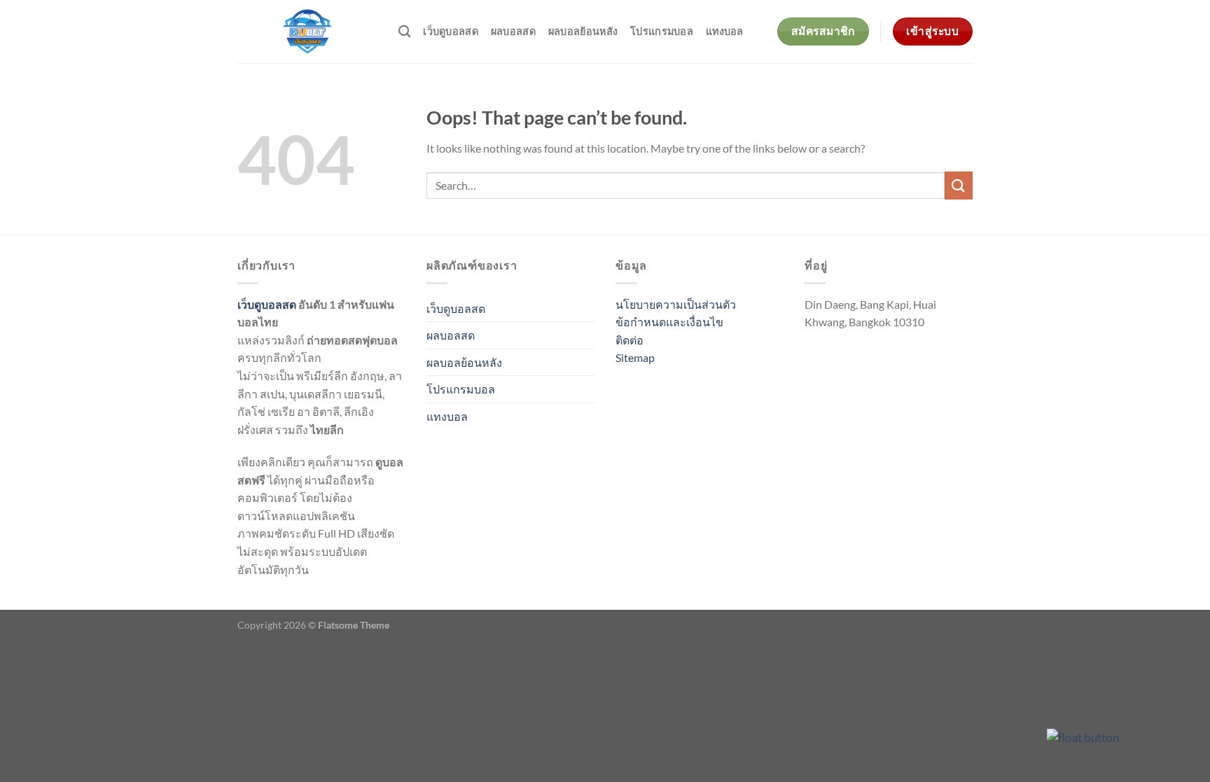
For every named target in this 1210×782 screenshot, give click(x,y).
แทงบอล (725, 31)
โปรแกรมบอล (661, 31)
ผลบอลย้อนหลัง (583, 31)
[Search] (404, 32)
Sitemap (635, 357)
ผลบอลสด (513, 31)
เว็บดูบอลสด (450, 31)
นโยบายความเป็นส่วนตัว (676, 304)
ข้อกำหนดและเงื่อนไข (669, 321)
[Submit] (959, 185)
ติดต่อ (630, 340)
